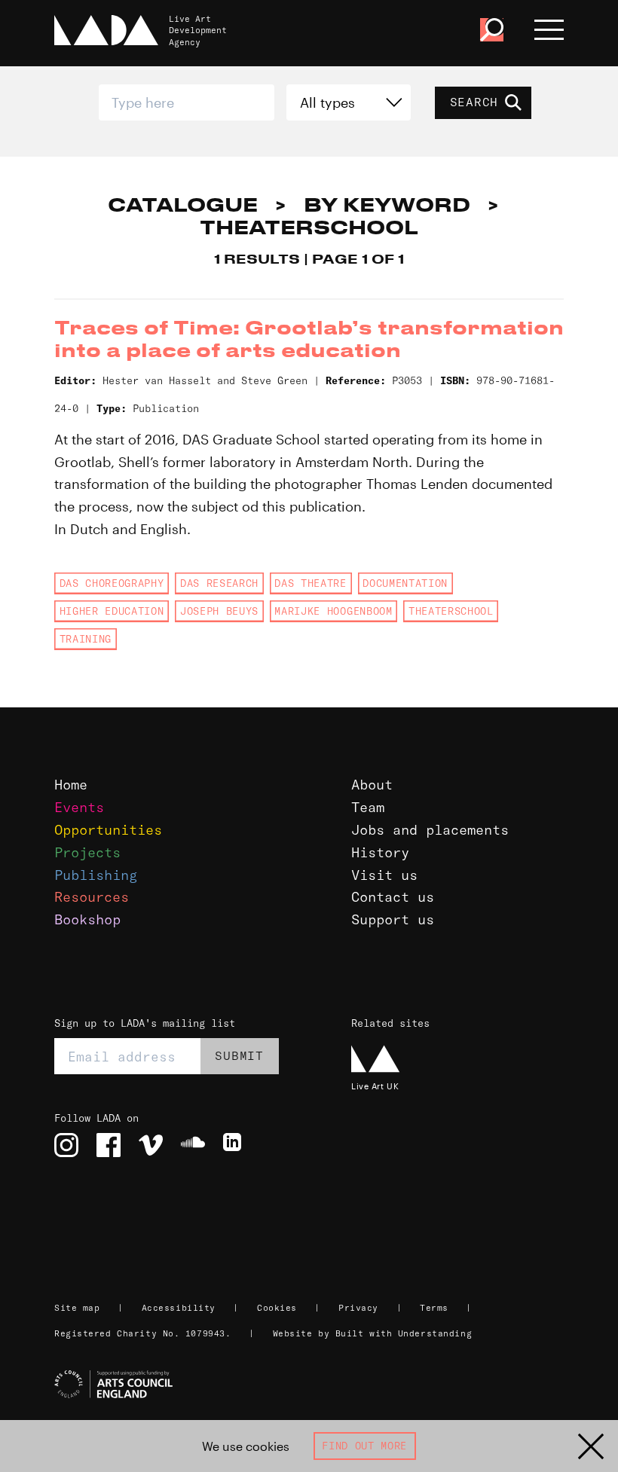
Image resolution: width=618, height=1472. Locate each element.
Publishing (95, 875)
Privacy (358, 1308)
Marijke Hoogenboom (333, 611)
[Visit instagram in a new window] (66, 1145)
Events (79, 807)
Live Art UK (375, 1086)
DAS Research (219, 583)
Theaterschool (451, 611)
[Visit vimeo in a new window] (151, 1145)
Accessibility (179, 1308)
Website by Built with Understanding (373, 1333)
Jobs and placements (430, 829)
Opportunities (108, 829)
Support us (392, 919)
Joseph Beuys (219, 611)
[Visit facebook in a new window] (108, 1145)
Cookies (277, 1308)
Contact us (392, 896)
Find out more (364, 1446)
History (380, 852)
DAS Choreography (112, 583)
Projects (87, 852)
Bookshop (87, 919)
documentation (405, 583)
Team (367, 807)
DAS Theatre (310, 583)
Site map (76, 1308)
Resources (91, 896)
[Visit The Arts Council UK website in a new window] (315, 1384)
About (372, 784)
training (86, 639)
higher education (112, 611)
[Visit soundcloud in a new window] (193, 1145)
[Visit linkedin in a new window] (235, 1145)
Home (70, 784)
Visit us (384, 875)
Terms (434, 1308)
